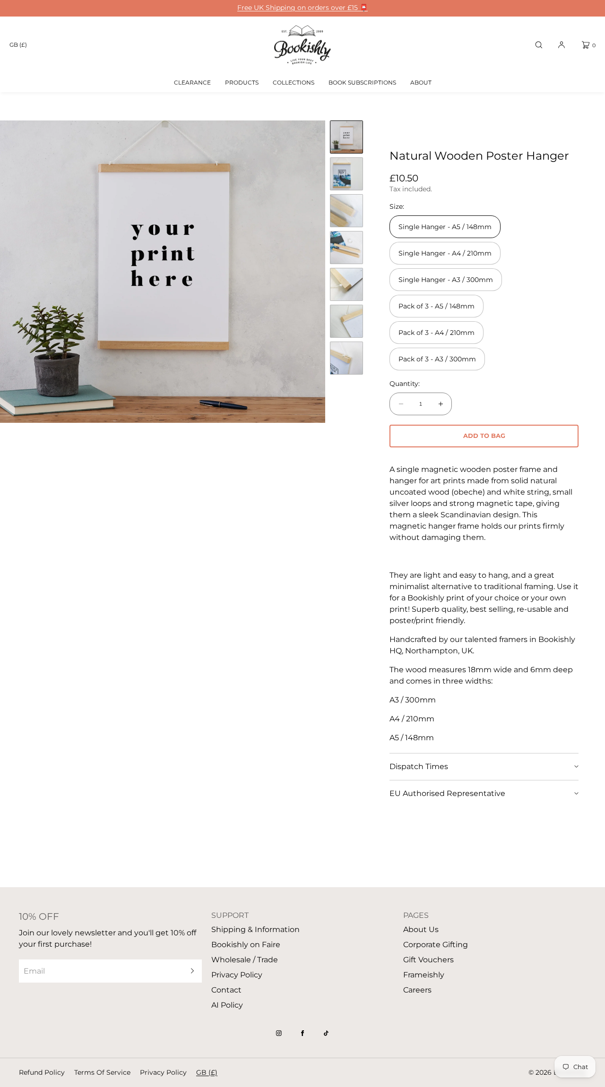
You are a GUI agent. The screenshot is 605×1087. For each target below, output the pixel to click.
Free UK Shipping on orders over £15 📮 (302, 8)
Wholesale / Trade (244, 959)
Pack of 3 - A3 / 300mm (437, 359)
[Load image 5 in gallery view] (346, 284)
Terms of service (102, 1072)
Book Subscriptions (362, 82)
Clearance (192, 82)
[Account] (561, 45)
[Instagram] (278, 1033)
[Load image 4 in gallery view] (346, 247)
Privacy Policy (236, 974)
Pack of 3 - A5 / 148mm (436, 306)
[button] (538, 45)
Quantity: (404, 384)
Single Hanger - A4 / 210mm (445, 253)
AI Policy (227, 1005)
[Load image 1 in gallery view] (346, 137)
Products (242, 82)
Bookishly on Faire (245, 944)
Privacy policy (163, 1072)
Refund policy (42, 1072)
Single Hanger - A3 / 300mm (445, 279)
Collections (293, 82)
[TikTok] (326, 1033)
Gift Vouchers (428, 959)
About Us (421, 929)
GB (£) (18, 44)
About (421, 82)
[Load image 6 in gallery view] (346, 321)
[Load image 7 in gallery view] (346, 358)
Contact (226, 989)
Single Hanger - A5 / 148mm (445, 227)
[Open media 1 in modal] (162, 271)
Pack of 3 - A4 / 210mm (436, 332)
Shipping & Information (255, 929)
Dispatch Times (418, 766)
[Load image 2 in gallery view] (346, 173)
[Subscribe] (190, 971)
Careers (417, 989)
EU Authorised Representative (447, 793)
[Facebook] (302, 1033)
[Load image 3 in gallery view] (346, 210)
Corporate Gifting (435, 944)
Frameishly (423, 974)
